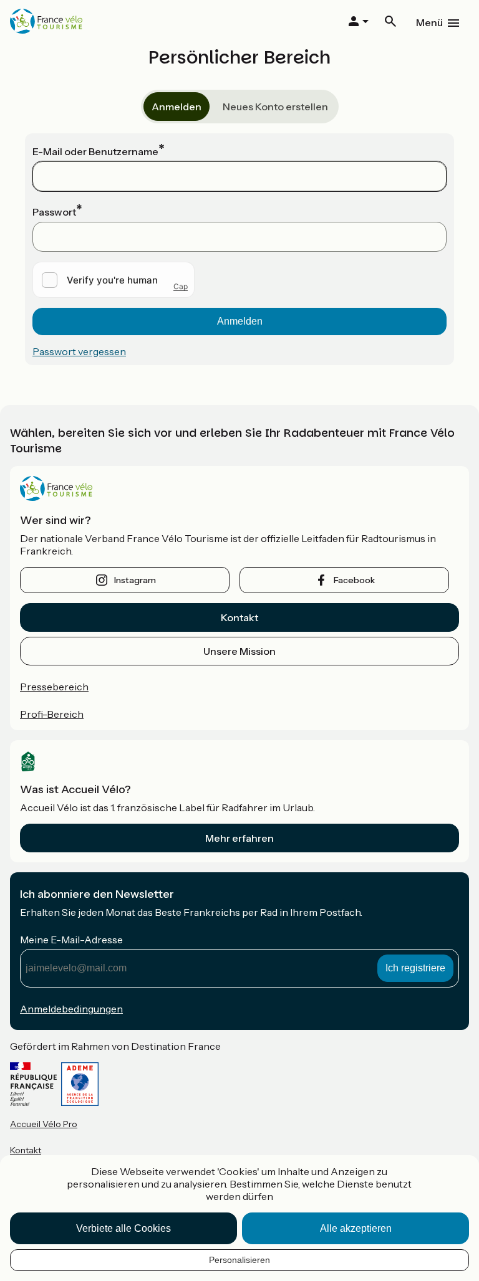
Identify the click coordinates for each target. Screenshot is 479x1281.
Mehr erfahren (239, 838)
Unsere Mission (239, 651)
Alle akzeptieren (356, 1228)
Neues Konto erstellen (275, 106)
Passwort (54, 212)
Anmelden (176, 106)
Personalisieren (239, 1260)
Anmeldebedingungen (71, 1008)
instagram (135, 580)
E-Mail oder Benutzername (95, 151)
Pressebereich (54, 686)
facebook (354, 580)
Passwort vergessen (79, 351)
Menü (429, 22)
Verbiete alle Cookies (123, 1228)
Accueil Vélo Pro (43, 1124)
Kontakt (239, 617)
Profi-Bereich (52, 714)
